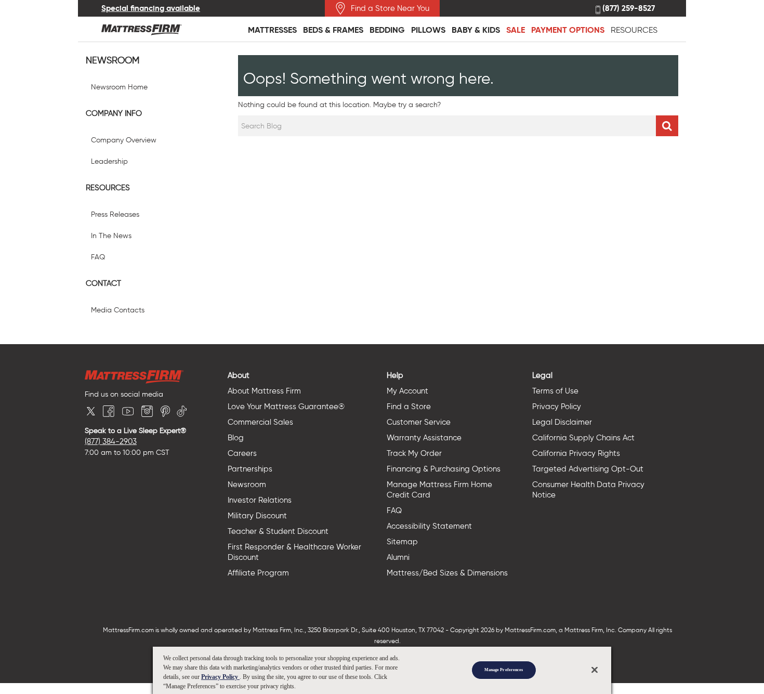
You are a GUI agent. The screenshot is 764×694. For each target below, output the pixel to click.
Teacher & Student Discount (278, 531)
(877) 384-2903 (111, 441)
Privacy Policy (556, 406)
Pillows (428, 29)
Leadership (109, 161)
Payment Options (567, 29)
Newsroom (112, 60)
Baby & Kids (476, 29)
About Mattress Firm (264, 391)
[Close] (594, 669)
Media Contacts (117, 310)
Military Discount (257, 515)
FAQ (98, 257)
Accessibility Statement (429, 526)
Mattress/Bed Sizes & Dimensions (447, 573)
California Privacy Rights (576, 453)
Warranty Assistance (424, 437)
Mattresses (272, 29)
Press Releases (115, 214)
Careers (242, 453)
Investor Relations (260, 500)
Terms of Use (555, 391)
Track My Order (414, 453)
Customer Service (419, 422)
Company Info (114, 113)
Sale (515, 29)
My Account (407, 391)
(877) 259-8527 (627, 8)
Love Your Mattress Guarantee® (286, 406)
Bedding (387, 29)
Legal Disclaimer (562, 422)
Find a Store (409, 406)
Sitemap (402, 541)
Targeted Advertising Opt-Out (587, 469)
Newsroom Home (119, 87)
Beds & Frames (333, 29)
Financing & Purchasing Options (443, 469)
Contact (103, 283)
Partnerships (250, 469)
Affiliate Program (258, 573)
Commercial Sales (260, 422)
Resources (634, 30)
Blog (236, 437)
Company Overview (123, 140)
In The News (111, 235)
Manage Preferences (503, 669)
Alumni (398, 557)
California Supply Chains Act (583, 437)
